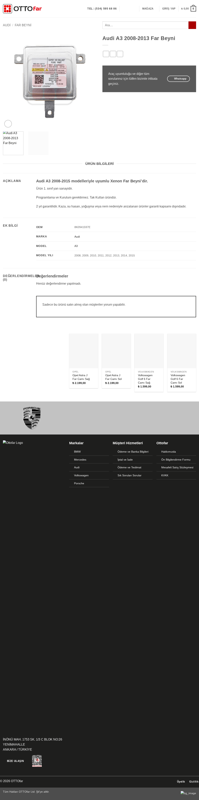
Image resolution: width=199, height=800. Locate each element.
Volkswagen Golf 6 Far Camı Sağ (145, 379)
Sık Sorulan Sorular (129, 475)
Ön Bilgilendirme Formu (175, 459)
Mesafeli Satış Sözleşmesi (177, 467)
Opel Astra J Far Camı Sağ (81, 377)
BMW (77, 451)
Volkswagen (81, 475)
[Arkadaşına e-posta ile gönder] (120, 54)
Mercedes (80, 459)
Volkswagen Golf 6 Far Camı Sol (178, 379)
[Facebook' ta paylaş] (106, 54)
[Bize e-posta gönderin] (133, 8)
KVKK (164, 475)
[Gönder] (192, 25)
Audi (6, 25)
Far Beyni (23, 25)
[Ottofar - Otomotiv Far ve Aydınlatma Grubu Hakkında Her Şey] (22, 8)
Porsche (79, 483)
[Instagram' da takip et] (128, 8)
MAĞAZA (148, 8)
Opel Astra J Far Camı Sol (113, 377)
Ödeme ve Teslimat (129, 467)
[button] (168, 9)
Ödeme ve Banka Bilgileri (133, 451)
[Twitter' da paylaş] (113, 54)
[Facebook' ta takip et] (123, 8)
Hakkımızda (168, 451)
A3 (76, 245)
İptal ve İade (125, 459)
